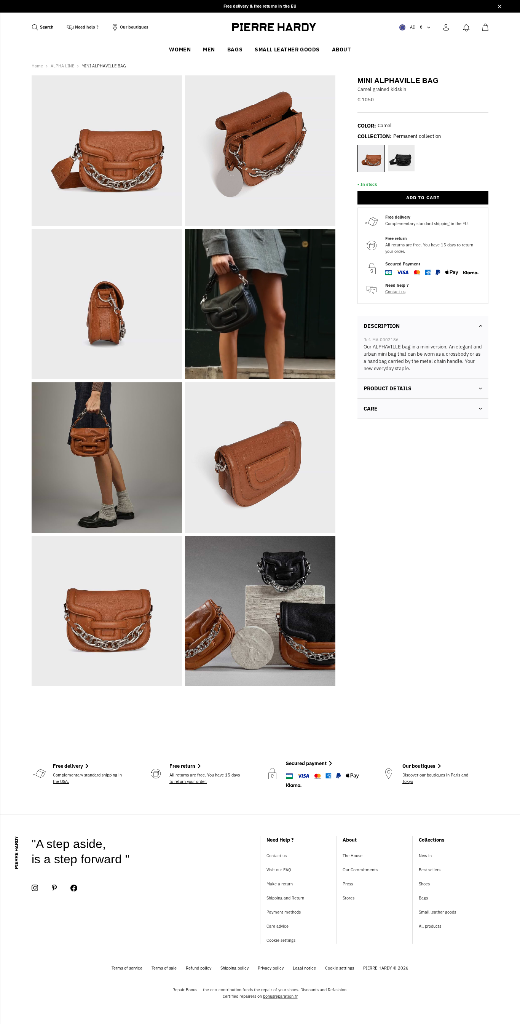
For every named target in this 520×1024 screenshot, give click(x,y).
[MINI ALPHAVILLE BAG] (260, 304)
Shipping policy (234, 968)
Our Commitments (360, 869)
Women (180, 49)
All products (430, 926)
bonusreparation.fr (280, 996)
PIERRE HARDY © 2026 (385, 968)
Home (37, 66)
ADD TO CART (423, 197)
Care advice (277, 926)
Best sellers (429, 869)
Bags (234, 49)
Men (209, 49)
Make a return (279, 884)
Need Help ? (280, 840)
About (341, 49)
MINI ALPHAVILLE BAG (103, 66)
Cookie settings (280, 940)
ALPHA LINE (62, 66)
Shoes (424, 884)
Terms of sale (164, 968)
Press (348, 884)
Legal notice (304, 968)
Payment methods (283, 912)
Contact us (395, 291)
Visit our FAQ (278, 869)
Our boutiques (134, 27)
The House (352, 855)
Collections (432, 840)
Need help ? (87, 27)
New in (425, 855)
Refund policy (198, 968)
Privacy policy (271, 968)
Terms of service (127, 968)
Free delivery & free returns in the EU (260, 6)
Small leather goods (287, 49)
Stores (348, 898)
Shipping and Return (285, 898)
